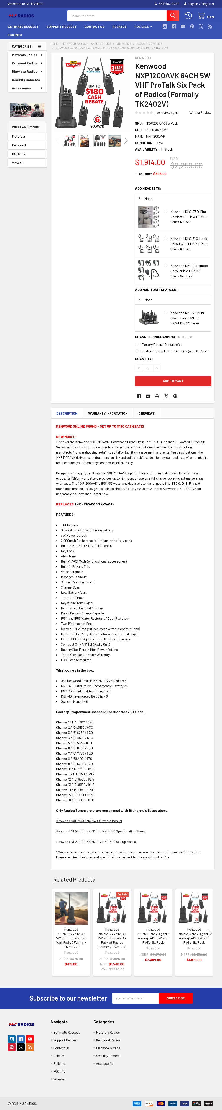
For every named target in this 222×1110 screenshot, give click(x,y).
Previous (58, 140)
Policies (141, 27)
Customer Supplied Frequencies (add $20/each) (175, 351)
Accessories (21, 88)
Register (208, 4)
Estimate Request (23, 27)
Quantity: (144, 359)
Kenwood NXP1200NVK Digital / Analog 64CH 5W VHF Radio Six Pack (153, 935)
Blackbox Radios (24, 71)
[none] (92, 94)
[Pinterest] (192, 26)
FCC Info (15, 35)
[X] (201, 26)
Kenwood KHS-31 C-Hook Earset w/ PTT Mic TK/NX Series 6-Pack (188, 243)
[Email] (148, 396)
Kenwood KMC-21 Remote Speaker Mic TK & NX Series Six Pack (189, 270)
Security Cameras (26, 80)
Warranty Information (107, 413)
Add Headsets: (148, 188)
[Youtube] (183, 26)
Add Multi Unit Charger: (156, 289)
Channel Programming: (163, 337)
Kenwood (19, 145)
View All (17, 163)
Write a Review (200, 112)
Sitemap (59, 1079)
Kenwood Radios (24, 63)
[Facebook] (174, 26)
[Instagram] (165, 26)
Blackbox (18, 154)
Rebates (119, 27)
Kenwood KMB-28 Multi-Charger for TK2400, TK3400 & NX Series (187, 318)
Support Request (61, 27)
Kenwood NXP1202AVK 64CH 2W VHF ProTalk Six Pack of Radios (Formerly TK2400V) (112, 938)
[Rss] (210, 26)
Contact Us (94, 27)
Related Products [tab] (74, 879)
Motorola (18, 136)
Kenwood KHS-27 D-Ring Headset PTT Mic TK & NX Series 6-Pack (188, 216)
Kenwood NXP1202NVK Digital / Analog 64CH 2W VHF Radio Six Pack (194, 935)
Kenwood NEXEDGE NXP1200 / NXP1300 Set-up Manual (96, 841)
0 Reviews (146, 413)
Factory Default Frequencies (162, 344)
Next (125, 140)
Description (66, 413)
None (148, 198)
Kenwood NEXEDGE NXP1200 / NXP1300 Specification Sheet (100, 831)
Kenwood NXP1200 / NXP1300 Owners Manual (89, 821)
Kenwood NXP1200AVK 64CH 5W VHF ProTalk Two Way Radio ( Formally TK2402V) (71, 938)
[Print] (157, 396)
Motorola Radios (24, 55)
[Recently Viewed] (189, 15)
